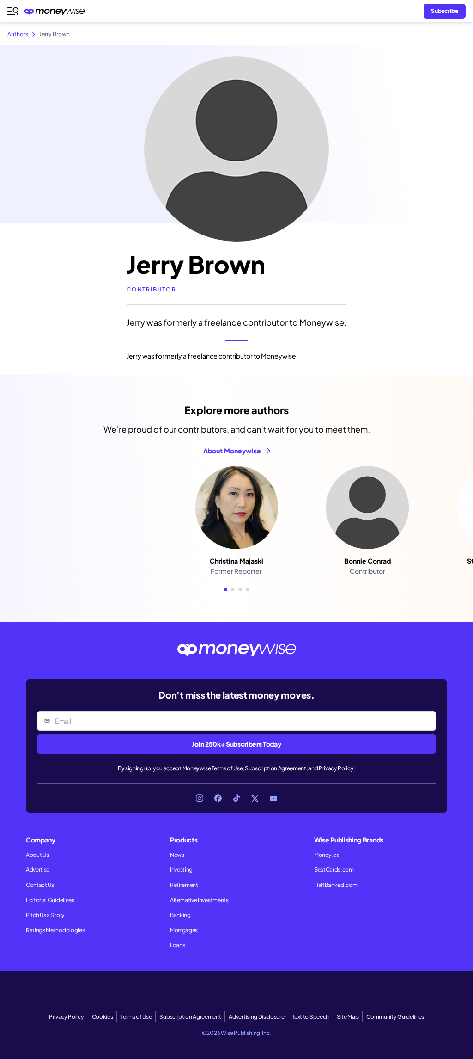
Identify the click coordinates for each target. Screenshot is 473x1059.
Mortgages (184, 930)
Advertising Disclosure (256, 1016)
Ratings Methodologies (55, 930)
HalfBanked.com (336, 884)
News (177, 854)
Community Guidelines (395, 1016)
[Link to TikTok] (236, 798)
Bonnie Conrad (367, 561)
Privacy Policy (336, 768)
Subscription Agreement (275, 768)
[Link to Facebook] (218, 798)
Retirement (184, 884)
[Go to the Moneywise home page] (57, 11)
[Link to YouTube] (273, 798)
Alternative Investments (199, 900)
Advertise (37, 869)
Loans (177, 944)
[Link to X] (255, 798)
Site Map (347, 1016)
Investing (181, 869)
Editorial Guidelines (50, 900)
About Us (37, 854)
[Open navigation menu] (12, 11)
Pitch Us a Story (45, 914)
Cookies (102, 1016)
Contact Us (40, 884)
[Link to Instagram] (199, 798)
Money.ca (326, 854)
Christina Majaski (236, 561)
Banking (180, 914)
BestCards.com (334, 869)
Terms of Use (227, 768)
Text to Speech (310, 1016)
